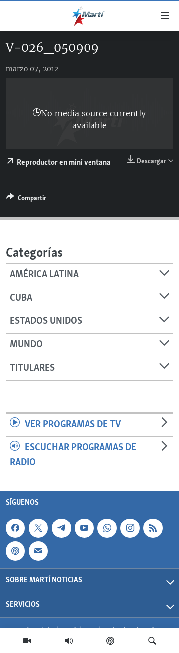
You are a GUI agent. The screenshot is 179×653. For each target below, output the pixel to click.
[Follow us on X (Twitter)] (38, 528)
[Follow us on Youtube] (84, 528)
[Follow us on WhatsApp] (106, 528)
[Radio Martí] (69, 640)
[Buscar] (152, 640)
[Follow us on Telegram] (61, 528)
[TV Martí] (27, 640)
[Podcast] (110, 640)
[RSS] (152, 528)
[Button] (26, 199)
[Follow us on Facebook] (15, 528)
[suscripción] (38, 550)
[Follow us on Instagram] (129, 528)
